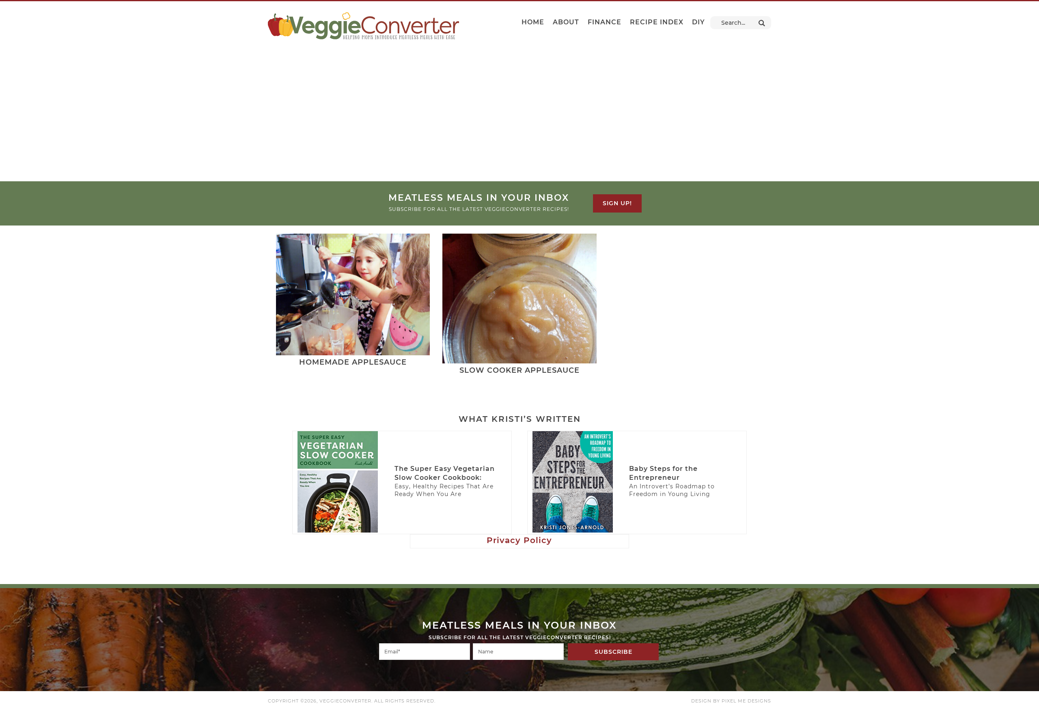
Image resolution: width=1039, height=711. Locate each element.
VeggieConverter (363, 25)
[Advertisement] (519, 120)
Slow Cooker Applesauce (519, 370)
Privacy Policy (519, 540)
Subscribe (613, 651)
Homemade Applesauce (353, 362)
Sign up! (617, 203)
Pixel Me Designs (746, 701)
